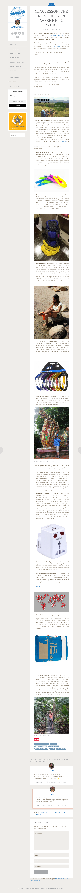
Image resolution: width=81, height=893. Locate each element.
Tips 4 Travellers (15, 66)
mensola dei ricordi (42, 471)
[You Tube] (19, 33)
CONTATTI (13, 71)
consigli (53, 744)
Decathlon (63, 141)
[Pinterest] (17, 37)
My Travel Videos (15, 53)
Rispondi (41, 782)
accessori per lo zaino (41, 744)
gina (59, 29)
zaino (52, 748)
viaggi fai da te (54, 746)
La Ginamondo (18, 27)
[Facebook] (15, 33)
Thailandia (57, 47)
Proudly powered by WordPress (28, 888)
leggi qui (38, 587)
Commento (38, 834)
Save (37, 739)
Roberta (51, 771)
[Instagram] (12, 33)
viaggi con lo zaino (41, 746)
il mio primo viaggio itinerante (54, 35)
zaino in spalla (61, 748)
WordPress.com (57, 888)
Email (37, 861)
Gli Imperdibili (14, 57)
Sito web (38, 866)
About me (13, 44)
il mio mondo (14, 49)
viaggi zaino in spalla (41, 748)
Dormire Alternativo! (17, 62)
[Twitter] (23, 33)
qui (47, 166)
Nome (37, 855)
